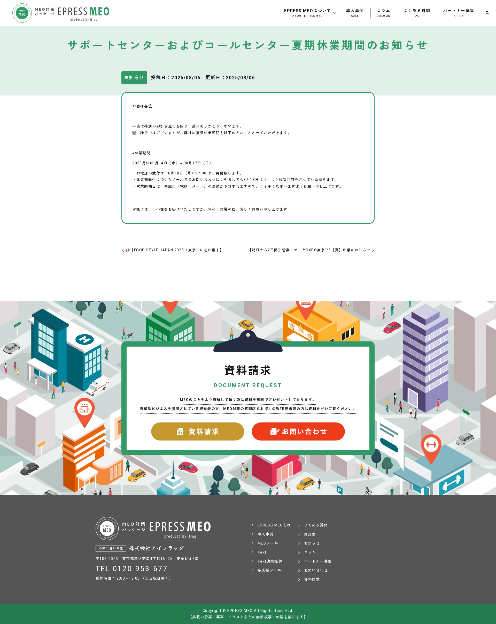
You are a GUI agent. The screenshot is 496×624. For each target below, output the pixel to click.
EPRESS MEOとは (274, 525)
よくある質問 (416, 12)
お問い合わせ (316, 570)
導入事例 (355, 12)
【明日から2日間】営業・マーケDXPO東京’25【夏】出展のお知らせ (309, 250)
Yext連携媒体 (270, 561)
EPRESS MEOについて (307, 12)
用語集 (310, 534)
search (487, 13)
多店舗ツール (269, 570)
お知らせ (312, 543)
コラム (383, 12)
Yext (262, 552)
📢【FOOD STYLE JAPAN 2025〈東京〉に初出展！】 (174, 250)
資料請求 (312, 579)
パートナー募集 (459, 12)
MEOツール (268, 543)
